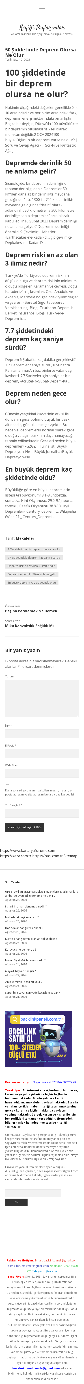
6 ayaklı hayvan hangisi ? (20, 971)
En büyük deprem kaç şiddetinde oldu (32, 582)
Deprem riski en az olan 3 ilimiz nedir (31, 566)
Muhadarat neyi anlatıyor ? (22, 917)
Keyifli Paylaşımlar (42, 27)
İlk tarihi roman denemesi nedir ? (26, 906)
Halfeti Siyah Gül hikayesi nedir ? (25, 960)
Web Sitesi (11, 765)
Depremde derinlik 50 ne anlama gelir (32, 574)
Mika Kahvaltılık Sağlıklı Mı (29, 625)
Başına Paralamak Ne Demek (31, 611)
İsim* (8, 726)
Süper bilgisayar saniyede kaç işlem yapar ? (32, 993)
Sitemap (70, 855)
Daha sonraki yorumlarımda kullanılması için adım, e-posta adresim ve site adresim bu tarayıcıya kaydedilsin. (40, 792)
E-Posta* (10, 745)
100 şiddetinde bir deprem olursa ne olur (34, 549)
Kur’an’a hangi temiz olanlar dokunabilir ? (31, 939)
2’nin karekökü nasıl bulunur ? (23, 982)
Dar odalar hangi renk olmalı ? (24, 928)
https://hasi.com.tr (47, 855)
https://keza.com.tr (15, 855)
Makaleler (25, 538)
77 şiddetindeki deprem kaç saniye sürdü (34, 558)
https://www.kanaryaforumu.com (27, 850)
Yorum (9, 676)
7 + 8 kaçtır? (13, 805)
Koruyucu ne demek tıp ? (20, 949)
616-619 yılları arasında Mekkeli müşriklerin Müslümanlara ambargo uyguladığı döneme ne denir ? (41, 894)
